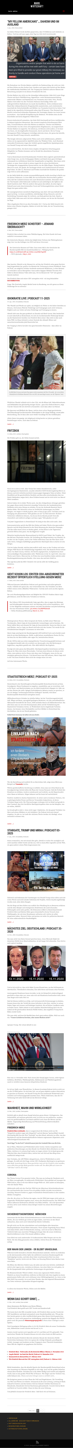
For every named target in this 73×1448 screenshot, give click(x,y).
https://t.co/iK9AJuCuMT (18, 252)
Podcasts (26, 302)
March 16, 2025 (38, 611)
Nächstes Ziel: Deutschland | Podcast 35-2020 (34, 930)
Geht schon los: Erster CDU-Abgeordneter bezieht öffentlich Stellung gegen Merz (35, 575)
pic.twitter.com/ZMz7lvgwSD (36, 252)
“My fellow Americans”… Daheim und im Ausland (33, 23)
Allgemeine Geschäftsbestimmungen (24, 1421)
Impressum (13, 1418)
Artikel (19, 434)
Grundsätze (19, 302)
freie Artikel (18, 28)
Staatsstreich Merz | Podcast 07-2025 (32, 676)
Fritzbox (13, 430)
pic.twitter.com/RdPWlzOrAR (40, 608)
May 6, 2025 (27, 254)
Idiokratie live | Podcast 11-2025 (28, 298)
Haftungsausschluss (17, 1423)
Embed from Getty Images (13, 1032)
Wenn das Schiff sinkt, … (23, 1299)
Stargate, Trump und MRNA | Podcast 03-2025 (33, 832)
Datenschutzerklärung (18, 1429)
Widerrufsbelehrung (17, 1426)
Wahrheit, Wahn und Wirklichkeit (29, 1108)
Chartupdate (25, 434)
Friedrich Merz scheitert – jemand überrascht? (30, 225)
